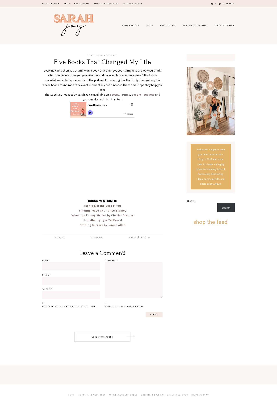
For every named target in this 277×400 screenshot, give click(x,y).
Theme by (197, 395)
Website (47, 289)
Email (46, 275)
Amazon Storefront (106, 3)
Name (46, 260)
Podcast (112, 55)
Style (67, 3)
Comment (98, 237)
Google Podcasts (143, 94)
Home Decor (49, 3)
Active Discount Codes (123, 395)
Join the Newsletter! (92, 395)
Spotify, (115, 94)
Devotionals (82, 3)
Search (191, 201)
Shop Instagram (132, 3)
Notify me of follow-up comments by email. (69, 307)
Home (71, 395)
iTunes (125, 94)
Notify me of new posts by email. (125, 307)
